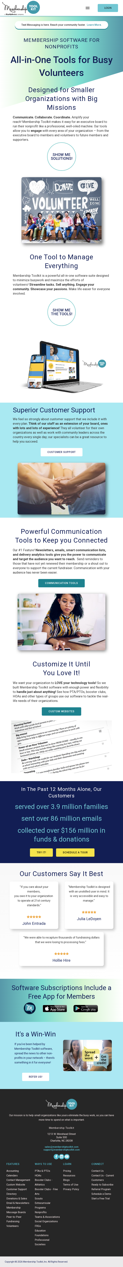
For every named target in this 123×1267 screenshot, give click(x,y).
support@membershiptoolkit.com (61, 1149)
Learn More (94, 24)
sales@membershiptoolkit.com (61, 1147)
